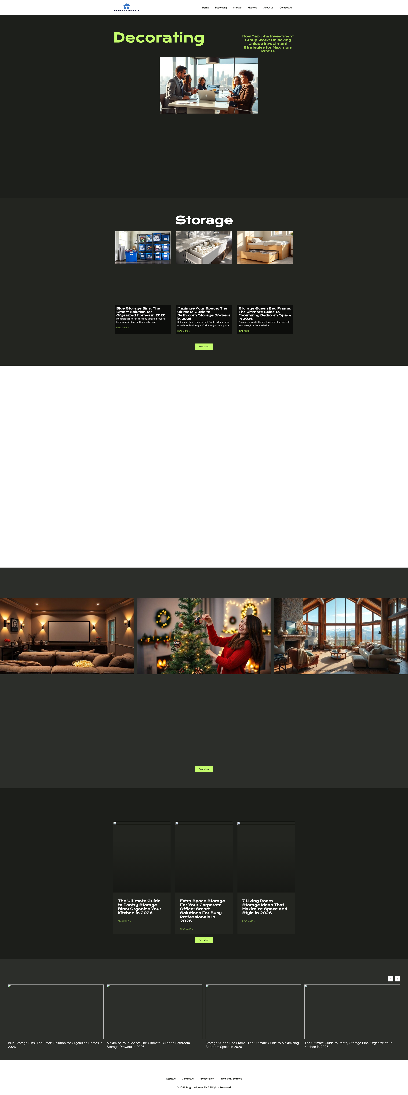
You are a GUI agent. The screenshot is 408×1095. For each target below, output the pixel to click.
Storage (237, 7)
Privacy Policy (207, 1078)
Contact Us (286, 7)
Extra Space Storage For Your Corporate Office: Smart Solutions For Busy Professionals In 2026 (202, 911)
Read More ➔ (122, 328)
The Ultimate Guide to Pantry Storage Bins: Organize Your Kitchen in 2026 (139, 907)
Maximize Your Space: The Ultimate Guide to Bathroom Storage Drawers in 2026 (203, 314)
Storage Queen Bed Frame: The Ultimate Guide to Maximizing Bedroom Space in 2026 (265, 314)
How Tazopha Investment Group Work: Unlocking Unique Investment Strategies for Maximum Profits (268, 43)
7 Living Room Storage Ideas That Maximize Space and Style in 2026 (264, 907)
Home (205, 7)
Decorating (221, 7)
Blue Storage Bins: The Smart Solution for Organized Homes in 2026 (140, 312)
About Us (268, 7)
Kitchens (252, 7)
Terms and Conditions (231, 1078)
